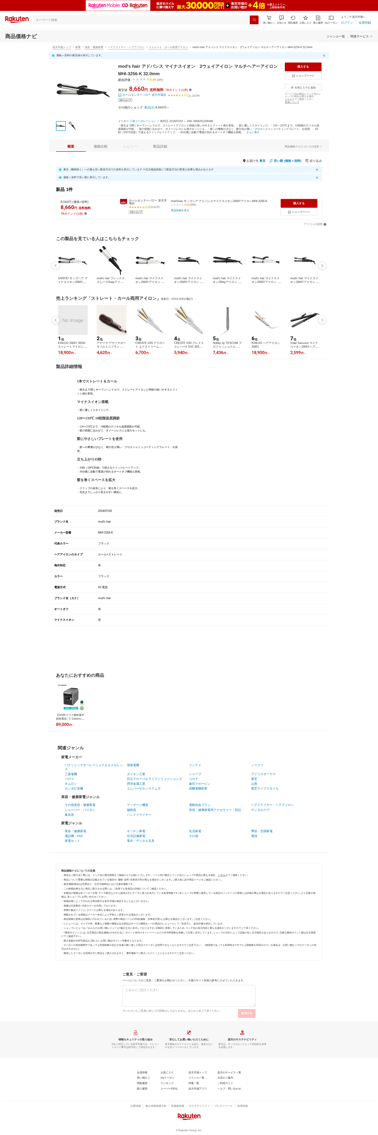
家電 (77, 47)
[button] (281, 19)
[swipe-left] (55, 265)
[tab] (71, 146)
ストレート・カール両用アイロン (168, 47)
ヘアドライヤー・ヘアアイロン (126, 47)
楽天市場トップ (61, 47)
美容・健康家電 (94, 47)
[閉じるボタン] (324, 55)
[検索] (254, 20)
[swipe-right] (322, 265)
